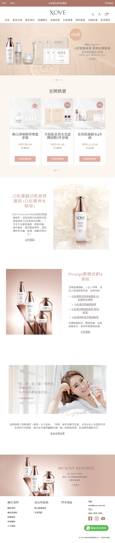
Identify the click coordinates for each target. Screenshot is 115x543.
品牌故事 (93, 20)
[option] (57, 3)
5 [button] (60, 79)
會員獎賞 (105, 20)
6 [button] (62, 79)
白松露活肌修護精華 (85, 304)
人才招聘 (11, 526)
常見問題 (38, 512)
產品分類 (17, 20)
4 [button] (58, 79)
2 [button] (54, 79)
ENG (12, 3)
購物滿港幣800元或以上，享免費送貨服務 (57, 3)
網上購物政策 (40, 508)
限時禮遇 (80, 20)
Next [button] (114, 49)
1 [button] (52, 79)
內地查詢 (11, 521)
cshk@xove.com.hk (96, 505)
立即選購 (29, 240)
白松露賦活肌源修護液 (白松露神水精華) (85, 298)
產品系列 (30, 20)
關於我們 (11, 508)
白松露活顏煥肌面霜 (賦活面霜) (85, 311)
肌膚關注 (42, 20)
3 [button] (56, 79)
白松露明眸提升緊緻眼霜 (85, 317)
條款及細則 (12, 512)
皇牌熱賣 (55, 20)
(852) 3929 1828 (95, 513)
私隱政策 (11, 517)
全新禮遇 (67, 20)
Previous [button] (1, 49)
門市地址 (109, 3)
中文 (4, 3)
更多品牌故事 (57, 433)
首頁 (7, 20)
